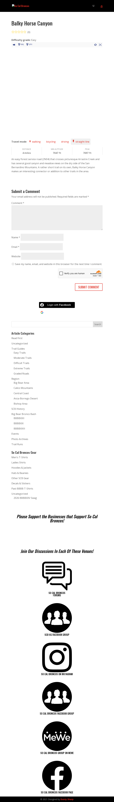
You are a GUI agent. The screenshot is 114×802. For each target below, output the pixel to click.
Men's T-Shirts (19, 457)
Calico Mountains (23, 388)
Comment (17, 203)
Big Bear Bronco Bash (23, 414)
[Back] (13, 44)
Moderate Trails (23, 358)
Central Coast (21, 393)
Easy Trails (20, 352)
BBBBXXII (19, 418)
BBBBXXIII (19, 428)
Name (15, 237)
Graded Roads (21, 373)
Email (15, 247)
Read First (16, 338)
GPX (30, 44)
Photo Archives (19, 439)
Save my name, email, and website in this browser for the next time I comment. (58, 264)
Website (15, 256)
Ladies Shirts (18, 462)
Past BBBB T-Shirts (22, 488)
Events (15, 433)
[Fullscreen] (100, 44)
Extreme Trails (22, 368)
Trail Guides (18, 348)
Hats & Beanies (19, 473)
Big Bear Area (21, 382)
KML (22, 44)
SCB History (18, 408)
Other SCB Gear (20, 478)
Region (15, 378)
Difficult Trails (21, 363)
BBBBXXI (19, 423)
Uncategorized (19, 343)
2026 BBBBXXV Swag (25, 498)
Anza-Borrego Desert (26, 398)
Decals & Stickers (20, 483)
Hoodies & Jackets (21, 467)
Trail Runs (17, 444)
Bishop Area (20, 403)
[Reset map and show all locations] (95, 44)
